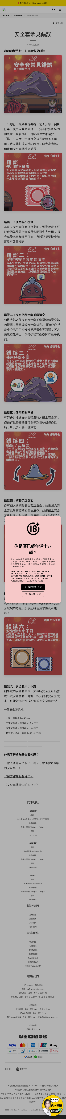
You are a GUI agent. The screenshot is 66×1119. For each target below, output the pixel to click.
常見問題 (33, 942)
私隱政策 (33, 946)
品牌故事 (33, 915)
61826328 (38, 985)
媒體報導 (33, 919)
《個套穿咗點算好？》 (18, 776)
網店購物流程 (33, 962)
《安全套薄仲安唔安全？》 (21, 785)
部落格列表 (18, 15)
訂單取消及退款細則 (33, 966)
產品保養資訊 (33, 958)
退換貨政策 (33, 950)
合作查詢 (33, 927)
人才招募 (33, 923)
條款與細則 (33, 954)
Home (6, 15)
